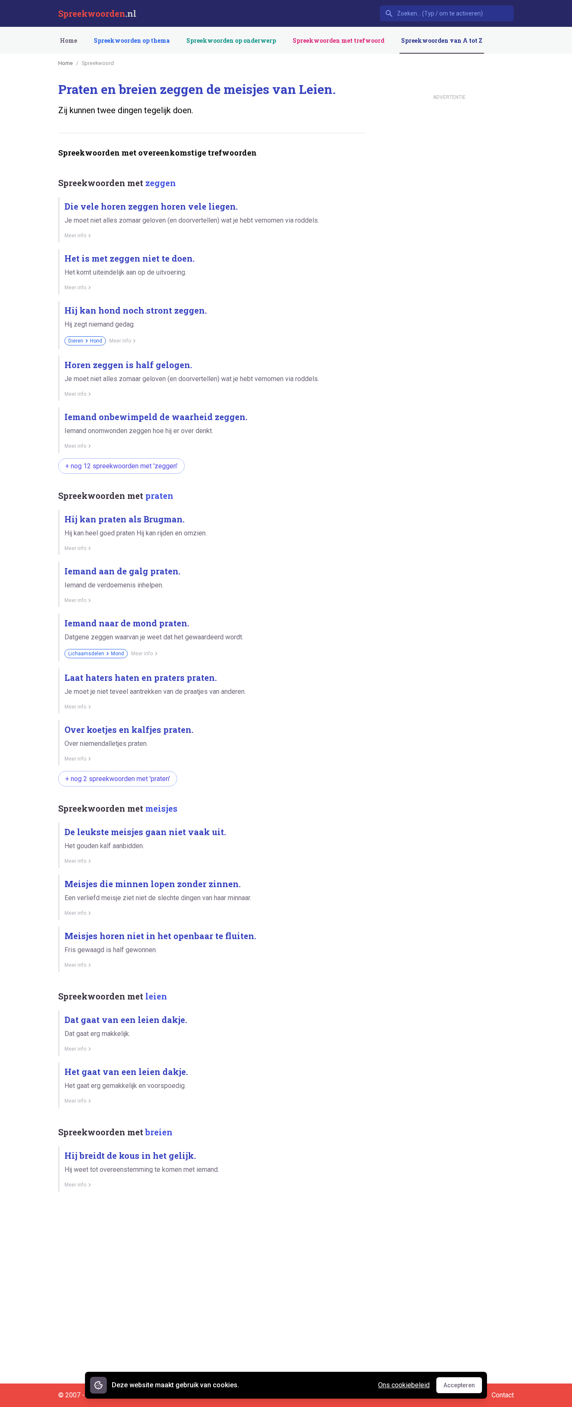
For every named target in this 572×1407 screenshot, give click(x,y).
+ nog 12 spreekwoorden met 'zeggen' (121, 466)
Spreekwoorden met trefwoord (338, 40)
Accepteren (462, 1387)
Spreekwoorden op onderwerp (231, 40)
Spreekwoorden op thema (132, 40)
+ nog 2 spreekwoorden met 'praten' (117, 779)
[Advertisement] (210, 1227)
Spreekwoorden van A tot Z (441, 40)
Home (68, 40)
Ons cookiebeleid (404, 1385)
